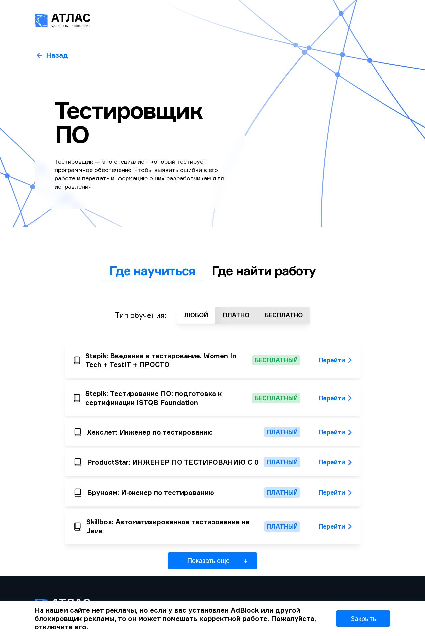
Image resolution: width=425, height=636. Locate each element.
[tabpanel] (213, 428)
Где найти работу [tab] (264, 270)
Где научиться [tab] (152, 270)
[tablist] (212, 270)
